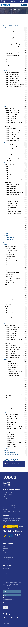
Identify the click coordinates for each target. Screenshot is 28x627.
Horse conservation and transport (15, 157)
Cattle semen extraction (12, 74)
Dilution (8, 36)
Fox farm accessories (11, 229)
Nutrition (5, 561)
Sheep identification (11, 134)
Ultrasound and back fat (9, 550)
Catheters (5, 548)
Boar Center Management (13, 42)
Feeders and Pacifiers (11, 65)
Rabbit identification (11, 188)
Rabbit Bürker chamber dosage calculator (14, 179)
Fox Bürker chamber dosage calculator (13, 213)
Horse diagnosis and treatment (14, 371)
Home (4, 17)
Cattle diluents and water (12, 76)
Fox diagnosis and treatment (13, 227)
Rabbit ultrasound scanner (13, 184)
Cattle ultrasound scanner (13, 94)
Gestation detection (11, 48)
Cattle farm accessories (12, 102)
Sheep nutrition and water (12, 132)
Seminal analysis (7, 499)
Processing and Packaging (13, 44)
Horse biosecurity (10, 369)
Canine (6, 233)
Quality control (6, 503)
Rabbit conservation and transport (15, 177)
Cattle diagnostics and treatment (14, 100)
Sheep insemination (11, 128)
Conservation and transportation (14, 46)
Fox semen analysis (11, 207)
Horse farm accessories (12, 373)
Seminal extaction (7, 492)
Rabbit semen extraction (12, 167)
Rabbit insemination (11, 186)
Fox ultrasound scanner (12, 221)
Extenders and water (11, 34)
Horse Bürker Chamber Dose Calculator (13, 159)
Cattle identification (11, 96)
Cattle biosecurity (10, 98)
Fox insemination (10, 219)
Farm (6, 50)
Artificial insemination (10, 30)
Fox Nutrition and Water (12, 231)
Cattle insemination (11, 92)
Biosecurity (9, 59)
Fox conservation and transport (14, 211)
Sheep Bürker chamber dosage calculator (14, 123)
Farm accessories (10, 63)
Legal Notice (6, 622)
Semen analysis (10, 38)
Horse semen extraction (12, 147)
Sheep (5, 106)
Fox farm (7, 217)
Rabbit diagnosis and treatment (14, 192)
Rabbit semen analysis (12, 169)
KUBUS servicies (9, 68)
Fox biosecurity (10, 225)
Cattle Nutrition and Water (12, 104)
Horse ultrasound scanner (12, 365)
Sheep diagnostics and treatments (15, 138)
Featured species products (11, 239)
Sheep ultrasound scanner (13, 130)
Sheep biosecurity (10, 136)
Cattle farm (8, 90)
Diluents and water (7, 494)
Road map (5, 571)
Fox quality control (10, 209)
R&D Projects (6, 573)
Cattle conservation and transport (15, 84)
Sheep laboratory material (13, 116)
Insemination (6, 546)
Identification (9, 57)
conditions (11, 599)
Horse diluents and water (12, 149)
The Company (6, 568)
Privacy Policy (6, 623)
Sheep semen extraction (12, 110)
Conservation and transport (10, 507)
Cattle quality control (11, 82)
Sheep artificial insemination (12, 108)
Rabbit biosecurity (10, 190)
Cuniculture (7, 163)
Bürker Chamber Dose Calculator (11, 511)
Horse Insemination (11, 363)
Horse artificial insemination (12, 145)
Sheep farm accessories (12, 140)
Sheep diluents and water (12, 112)
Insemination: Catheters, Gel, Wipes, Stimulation (15, 52)
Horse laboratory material (12, 153)
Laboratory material (11, 40)
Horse (9, 17)
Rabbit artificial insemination (12, 165)
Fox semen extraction (11, 203)
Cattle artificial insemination (12, 72)
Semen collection (10, 32)
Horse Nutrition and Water (12, 375)
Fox (5, 197)
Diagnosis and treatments (13, 61)
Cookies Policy (14, 622)
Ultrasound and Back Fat (12, 55)
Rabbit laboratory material (13, 171)
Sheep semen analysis (12, 114)
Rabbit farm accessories (12, 194)
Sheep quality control (11, 118)
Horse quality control (11, 155)
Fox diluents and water (12, 205)
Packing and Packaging (9, 505)
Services (6, 235)
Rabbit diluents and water (12, 175)
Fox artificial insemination (11, 199)
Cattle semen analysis (12, 78)
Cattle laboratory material (13, 80)
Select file (5, 602)
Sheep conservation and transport (15, 120)
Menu (24, 5)
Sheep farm (8, 126)
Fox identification (10, 223)
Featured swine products (10, 237)
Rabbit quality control (11, 173)
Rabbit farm (8, 182)
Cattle (5, 70)
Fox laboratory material (12, 201)
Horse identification (11, 367)
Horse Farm (8, 361)
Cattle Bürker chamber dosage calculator (14, 87)
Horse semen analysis (11, 151)
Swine (5, 28)
